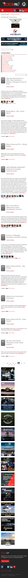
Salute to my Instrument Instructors (14, 297)
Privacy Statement (11, 575)
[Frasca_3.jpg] (7, 256)
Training (4, 61)
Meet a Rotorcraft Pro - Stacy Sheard (16, 320)
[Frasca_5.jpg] (2, 256)
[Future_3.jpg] (7, 101)
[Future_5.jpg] (2, 101)
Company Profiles (6, 60)
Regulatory (4, 64)
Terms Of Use (3, 575)
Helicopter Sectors (6, 65)
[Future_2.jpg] (10, 101)
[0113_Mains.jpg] (2, 225)
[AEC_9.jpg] (2, 195)
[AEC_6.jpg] (10, 195)
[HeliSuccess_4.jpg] (12, 225)
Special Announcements (7, 71)
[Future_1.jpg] (12, 101)
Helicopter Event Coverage (8, 70)
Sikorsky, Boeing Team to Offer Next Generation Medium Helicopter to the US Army (16, 81)
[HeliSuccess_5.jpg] (10, 225)
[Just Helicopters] (14, 4)
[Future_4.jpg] (5, 101)
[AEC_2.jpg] (20, 195)
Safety (3, 63)
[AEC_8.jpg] (5, 195)
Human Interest (6, 68)
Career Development (7, 55)
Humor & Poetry (6, 57)
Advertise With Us (5, 571)
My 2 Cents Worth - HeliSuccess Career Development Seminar (14, 207)
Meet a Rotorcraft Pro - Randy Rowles (16, 145)
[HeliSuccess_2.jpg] (18, 225)
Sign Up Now (5, 561)
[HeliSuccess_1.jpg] (20, 225)
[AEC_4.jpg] (15, 195)
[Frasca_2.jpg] (10, 256)
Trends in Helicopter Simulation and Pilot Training (16, 236)
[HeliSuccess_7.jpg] (5, 225)
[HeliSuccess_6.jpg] (7, 225)
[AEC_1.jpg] (23, 195)
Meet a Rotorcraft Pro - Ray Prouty (15, 267)
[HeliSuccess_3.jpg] (15, 225)
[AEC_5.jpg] (12, 195)
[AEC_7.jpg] (7, 195)
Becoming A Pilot (6, 58)
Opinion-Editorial (6, 67)
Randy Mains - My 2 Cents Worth (15, 112)
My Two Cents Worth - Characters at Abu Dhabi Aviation (14, 342)
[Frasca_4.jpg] (5, 256)
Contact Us (18, 574)
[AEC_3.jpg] (18, 195)
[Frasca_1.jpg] (12, 256)
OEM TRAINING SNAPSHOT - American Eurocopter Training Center (16, 169)
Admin (12, 86)
